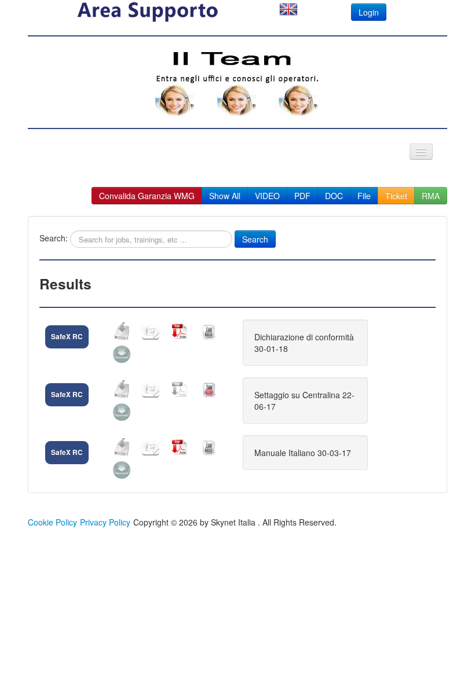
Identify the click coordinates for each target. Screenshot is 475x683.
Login (369, 12)
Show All (224, 195)
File (364, 195)
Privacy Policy (105, 522)
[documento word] (150, 331)
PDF (302, 195)
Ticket (396, 195)
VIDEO (267, 195)
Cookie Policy (52, 522)
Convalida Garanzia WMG (147, 195)
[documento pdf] (179, 331)
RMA (431, 195)
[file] (121, 331)
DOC (334, 195)
